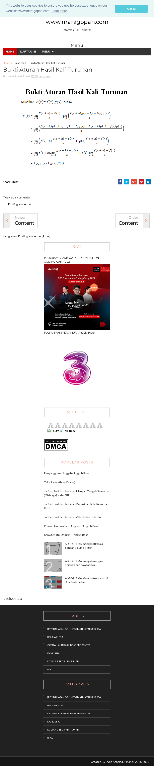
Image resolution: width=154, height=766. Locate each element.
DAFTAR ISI (28, 51)
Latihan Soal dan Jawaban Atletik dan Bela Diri (72, 517)
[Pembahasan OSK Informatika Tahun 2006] (74, 628)
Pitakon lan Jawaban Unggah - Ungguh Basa (71, 526)
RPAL (50, 669)
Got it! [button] (131, 8)
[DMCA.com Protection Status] (56, 449)
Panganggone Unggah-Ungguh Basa (66, 473)
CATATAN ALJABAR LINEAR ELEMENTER (68, 645)
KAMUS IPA (53, 653)
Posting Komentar (19, 204)
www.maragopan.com (77, 21)
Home (10, 51)
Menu (46, 51)
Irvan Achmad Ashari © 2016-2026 (127, 761)
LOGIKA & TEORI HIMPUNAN (63, 661)
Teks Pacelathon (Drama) (59, 482)
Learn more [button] (59, 11)
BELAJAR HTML (55, 637)
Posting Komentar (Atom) (34, 236)
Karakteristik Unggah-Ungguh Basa (66, 534)
